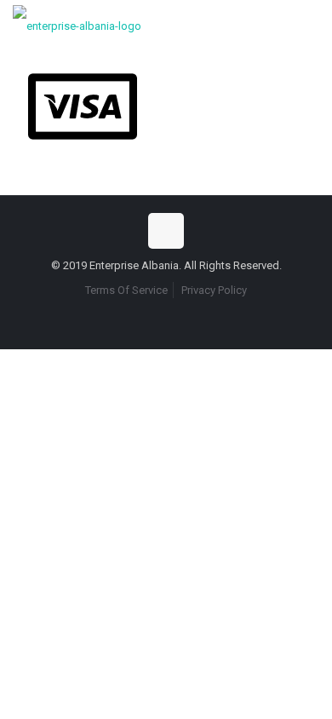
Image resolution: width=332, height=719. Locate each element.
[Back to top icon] (166, 231)
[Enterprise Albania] (77, 25)
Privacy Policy (214, 290)
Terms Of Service (126, 290)
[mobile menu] (309, 25)
